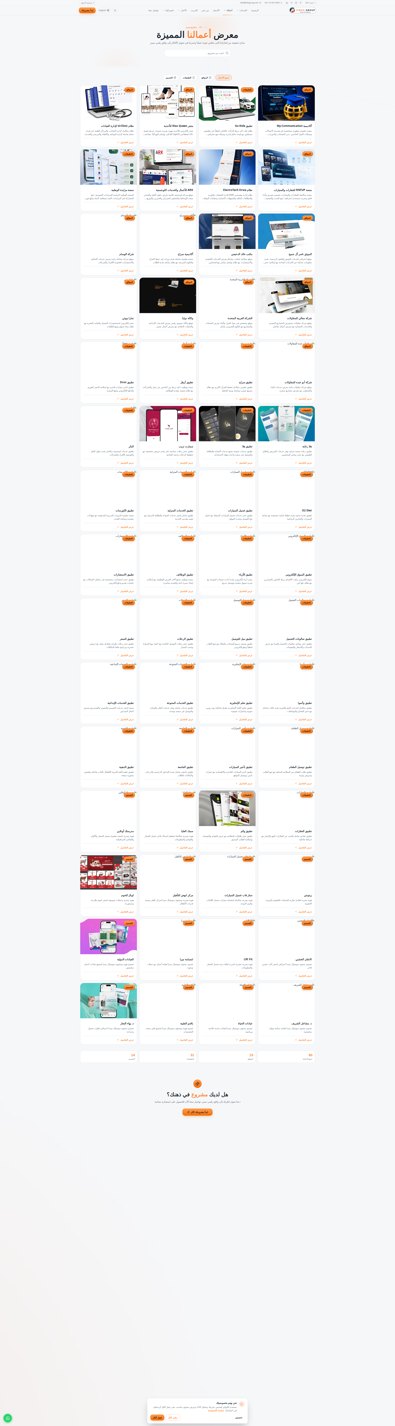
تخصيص (238, 1417)
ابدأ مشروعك (87, 10)
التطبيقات (187, 77)
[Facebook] (300, 2)
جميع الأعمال (223, 77)
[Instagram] (296, 2)
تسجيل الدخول (86, 3)
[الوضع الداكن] (115, 10)
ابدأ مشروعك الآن (199, 1112)
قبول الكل (157, 1417)
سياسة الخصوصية (216, 1410)
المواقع (205, 77)
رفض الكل (173, 1417)
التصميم (169, 77)
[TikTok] (291, 2)
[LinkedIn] (287, 2)
